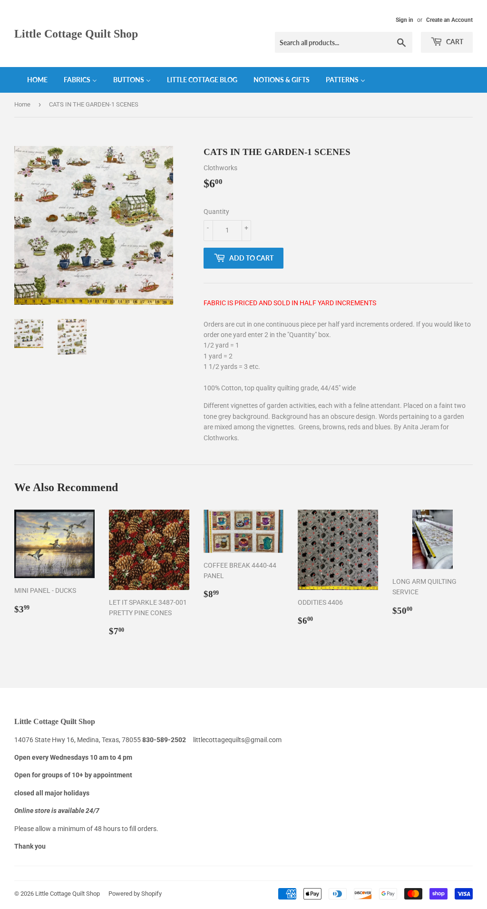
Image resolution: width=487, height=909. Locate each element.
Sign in (404, 20)
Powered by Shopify (135, 893)
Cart (454, 42)
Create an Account (449, 20)
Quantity (216, 211)
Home (22, 104)
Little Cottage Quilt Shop (76, 33)
